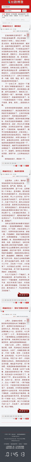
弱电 (21, 416)
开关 (10, 163)
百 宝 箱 (14, 29)
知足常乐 (27, 15)
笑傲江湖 (7, 29)
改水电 (11, 416)
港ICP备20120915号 (21, 434)
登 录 (3, 17)
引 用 (20, 165)
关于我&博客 (14, 14)
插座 (13, 163)
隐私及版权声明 (22, 14)
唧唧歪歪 (8, 14)
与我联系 (16, 15)
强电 (18, 416)
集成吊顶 (22, 300)
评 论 (15, 165)
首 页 (3, 14)
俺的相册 (6, 15)
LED (5, 300)
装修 (5, 163)
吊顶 (19, 300)
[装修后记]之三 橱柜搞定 (11, 26)
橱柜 (15, 163)
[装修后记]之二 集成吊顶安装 (13, 171)
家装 (8, 163)
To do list (21, 15)
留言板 (11, 15)
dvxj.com (13, 434)
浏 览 (25, 165)
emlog (23, 438)
